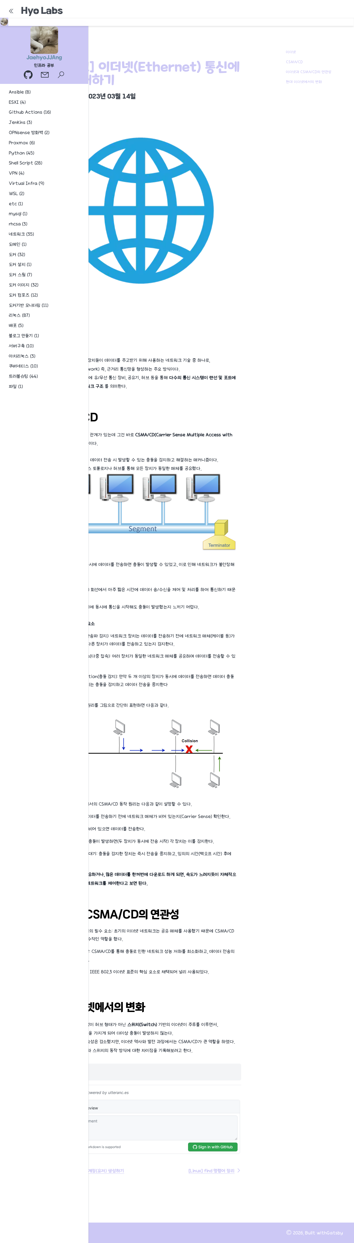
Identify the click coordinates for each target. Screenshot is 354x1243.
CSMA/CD (294, 62)
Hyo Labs (42, 10)
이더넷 (291, 52)
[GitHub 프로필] (29, 75)
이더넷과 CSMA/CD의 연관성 (309, 72)
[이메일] (45, 75)
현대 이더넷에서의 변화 (304, 81)
